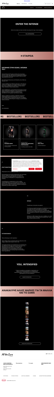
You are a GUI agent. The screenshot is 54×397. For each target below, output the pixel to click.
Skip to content (27, 0)
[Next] (28, 339)
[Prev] (26, 339)
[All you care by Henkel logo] (5, 4)
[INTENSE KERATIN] (28, 137)
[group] (27, 137)
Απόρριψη (31, 168)
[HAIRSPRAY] (44, 137)
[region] (27, 165)
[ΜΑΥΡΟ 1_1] (11, 137)
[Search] (45, 3)
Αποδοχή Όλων (38, 168)
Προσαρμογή (15, 168)
